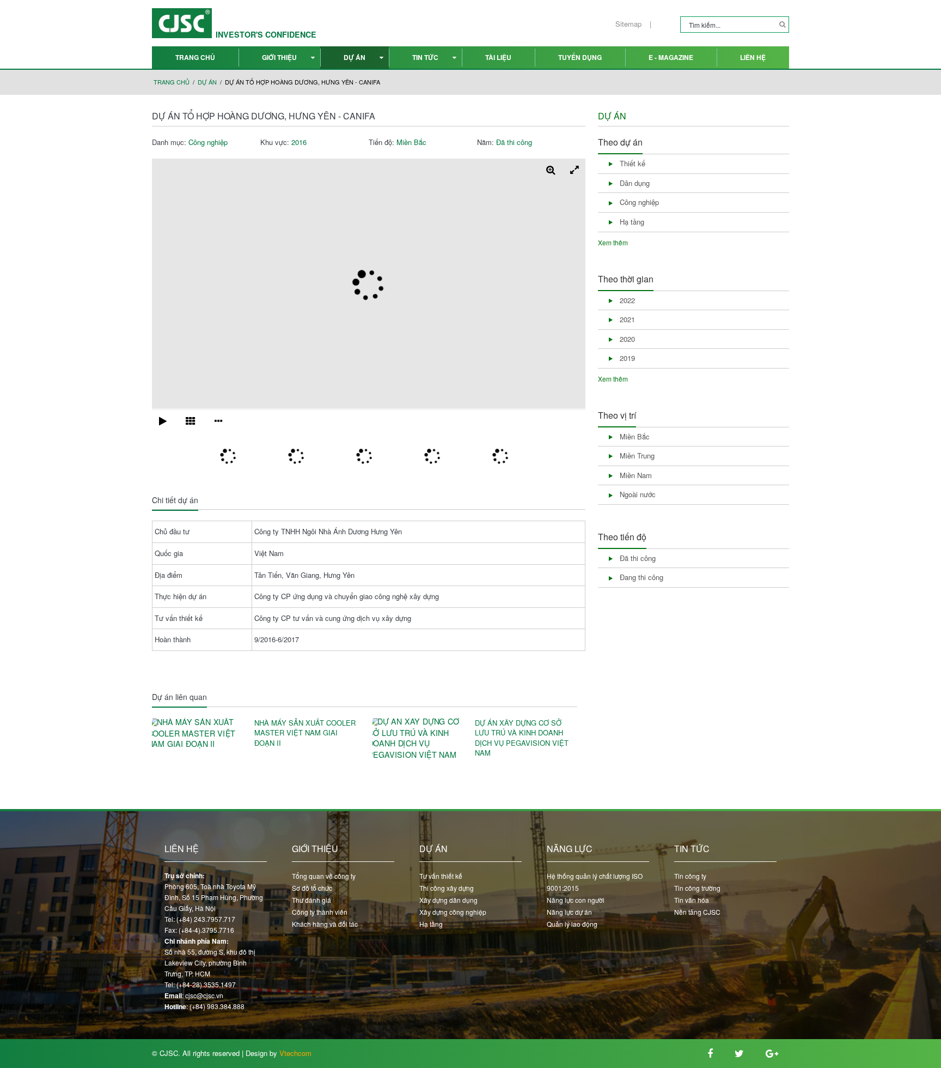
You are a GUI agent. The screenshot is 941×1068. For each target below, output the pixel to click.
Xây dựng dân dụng (448, 899)
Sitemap (628, 24)
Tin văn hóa (691, 899)
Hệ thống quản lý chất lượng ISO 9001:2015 (595, 881)
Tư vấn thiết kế (440, 875)
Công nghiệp (208, 142)
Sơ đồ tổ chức (312, 887)
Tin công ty (690, 875)
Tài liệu (498, 57)
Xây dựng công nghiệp (452, 911)
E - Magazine (671, 57)
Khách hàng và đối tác (325, 923)
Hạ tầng (431, 923)
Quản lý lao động (572, 923)
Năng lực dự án (569, 911)
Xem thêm (613, 242)
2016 (299, 142)
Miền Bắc (411, 142)
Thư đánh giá (311, 899)
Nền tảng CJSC (697, 911)
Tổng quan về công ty (324, 875)
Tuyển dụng (580, 57)
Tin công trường (697, 887)
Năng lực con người (575, 899)
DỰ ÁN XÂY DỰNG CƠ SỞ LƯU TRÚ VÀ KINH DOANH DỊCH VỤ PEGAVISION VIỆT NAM (522, 738)
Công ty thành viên (319, 911)
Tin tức (425, 57)
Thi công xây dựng (446, 887)
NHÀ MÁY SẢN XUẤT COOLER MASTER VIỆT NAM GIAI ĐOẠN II (305, 733)
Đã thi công (514, 142)
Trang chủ (195, 57)
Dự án (354, 57)
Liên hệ (753, 57)
